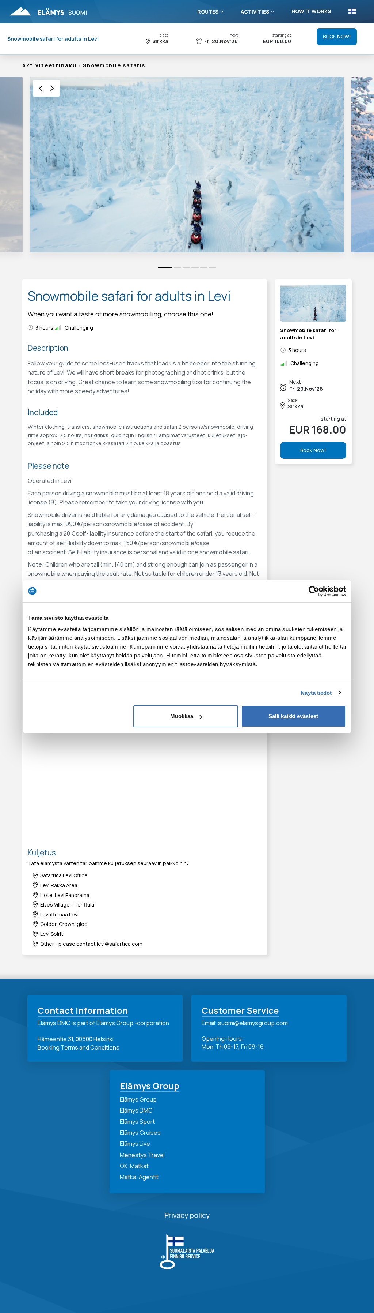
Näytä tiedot (316, 693)
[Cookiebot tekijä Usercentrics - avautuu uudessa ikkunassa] (314, 591)
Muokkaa (181, 716)
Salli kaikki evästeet (293, 716)
